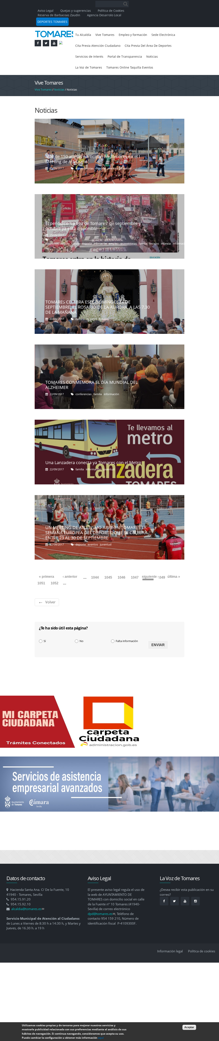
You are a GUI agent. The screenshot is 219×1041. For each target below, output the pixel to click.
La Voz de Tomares (151, 69)
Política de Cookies (111, 11)
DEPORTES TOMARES (52, 22)
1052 (54, 597)
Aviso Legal (46, 11)
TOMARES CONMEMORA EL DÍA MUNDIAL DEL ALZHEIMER (91, 398)
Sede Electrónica (88, 46)
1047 (135, 591)
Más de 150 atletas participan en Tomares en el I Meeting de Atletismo (92, 173)
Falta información (127, 655)
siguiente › (150, 590)
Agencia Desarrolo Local (104, 15)
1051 (41, 597)
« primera (46, 590)
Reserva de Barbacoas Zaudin (59, 15)
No (81, 655)
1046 (121, 591)
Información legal (170, 965)
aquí (101, 1038)
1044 (95, 591)
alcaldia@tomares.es (27, 923)
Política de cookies (201, 965)
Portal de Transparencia (94, 69)
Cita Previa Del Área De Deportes (101, 58)
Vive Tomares (107, 35)
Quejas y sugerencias (75, 11)
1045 (108, 591)
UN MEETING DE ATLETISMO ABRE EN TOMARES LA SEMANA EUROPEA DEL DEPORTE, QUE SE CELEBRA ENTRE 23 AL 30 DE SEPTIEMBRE (96, 547)
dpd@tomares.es (101, 928)
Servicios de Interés (148, 58)
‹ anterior (70, 590)
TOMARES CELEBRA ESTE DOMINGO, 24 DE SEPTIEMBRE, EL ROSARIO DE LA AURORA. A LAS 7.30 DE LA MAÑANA (97, 321)
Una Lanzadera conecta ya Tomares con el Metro (93, 476)
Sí (45, 655)
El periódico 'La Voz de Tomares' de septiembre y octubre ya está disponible (93, 240)
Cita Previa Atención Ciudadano (131, 46)
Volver (50, 616)
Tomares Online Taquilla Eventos (101, 81)
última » (173, 590)
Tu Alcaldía (84, 35)
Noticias (124, 69)
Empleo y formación (139, 35)
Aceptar (189, 1027)
